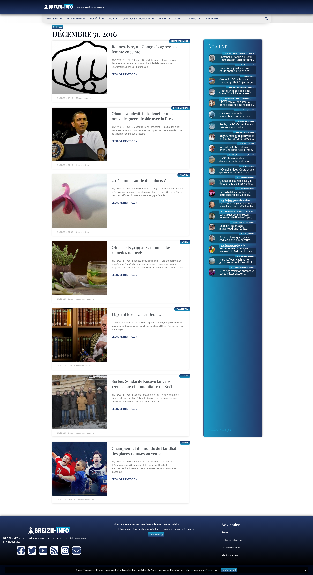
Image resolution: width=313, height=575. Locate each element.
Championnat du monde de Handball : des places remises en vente (145, 450)
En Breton (212, 18)
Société (95, 18)
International (76, 18)
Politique (52, 18)
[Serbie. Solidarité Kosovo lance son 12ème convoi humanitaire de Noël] (79, 402)
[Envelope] (76, 550)
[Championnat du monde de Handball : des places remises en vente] (79, 469)
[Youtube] (43, 550)
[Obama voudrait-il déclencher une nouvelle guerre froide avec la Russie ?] (79, 134)
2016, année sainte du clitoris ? (139, 180)
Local (162, 18)
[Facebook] (21, 550)
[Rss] (54, 550)
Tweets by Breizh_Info (220, 430)
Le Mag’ (192, 18)
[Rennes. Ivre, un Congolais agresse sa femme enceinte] (79, 67)
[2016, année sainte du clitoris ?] (79, 201)
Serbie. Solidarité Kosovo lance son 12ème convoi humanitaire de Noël (143, 384)
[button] (266, 18)
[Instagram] (65, 550)
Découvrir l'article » (124, 74)
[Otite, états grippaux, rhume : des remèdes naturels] (79, 268)
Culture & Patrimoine (136, 18)
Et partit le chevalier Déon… (136, 314)
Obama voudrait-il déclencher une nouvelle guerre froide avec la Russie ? (145, 116)
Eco (111, 18)
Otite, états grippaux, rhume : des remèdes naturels (141, 250)
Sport (179, 18)
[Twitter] (32, 550)
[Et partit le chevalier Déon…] (79, 335)
